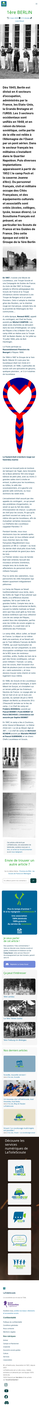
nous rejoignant (16, 852)
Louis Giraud (19, 21)
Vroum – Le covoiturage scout (24, 1133)
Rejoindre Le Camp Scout (19, 964)
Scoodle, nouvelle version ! (15, 1075)
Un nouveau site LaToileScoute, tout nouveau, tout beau (19, 1100)
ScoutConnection (12, 1380)
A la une (10, 1077)
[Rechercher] (33, 880)
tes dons (19, 1377)
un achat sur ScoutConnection (21, 849)
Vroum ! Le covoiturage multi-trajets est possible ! (19, 1129)
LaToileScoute (9, 1293)
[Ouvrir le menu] (36, 3)
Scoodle (17, 1077)
